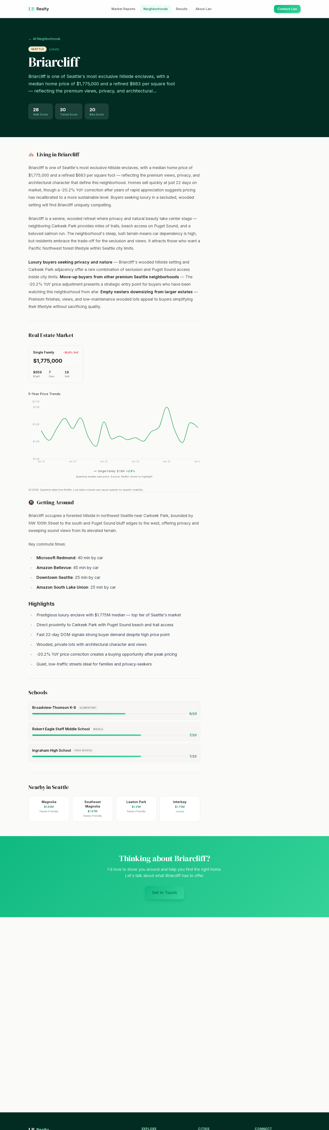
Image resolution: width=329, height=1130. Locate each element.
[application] (114, 433)
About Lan (204, 9)
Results (182, 9)
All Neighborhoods (44, 39)
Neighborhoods (155, 9)
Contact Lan (289, 10)
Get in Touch (168, 894)
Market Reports (123, 9)
